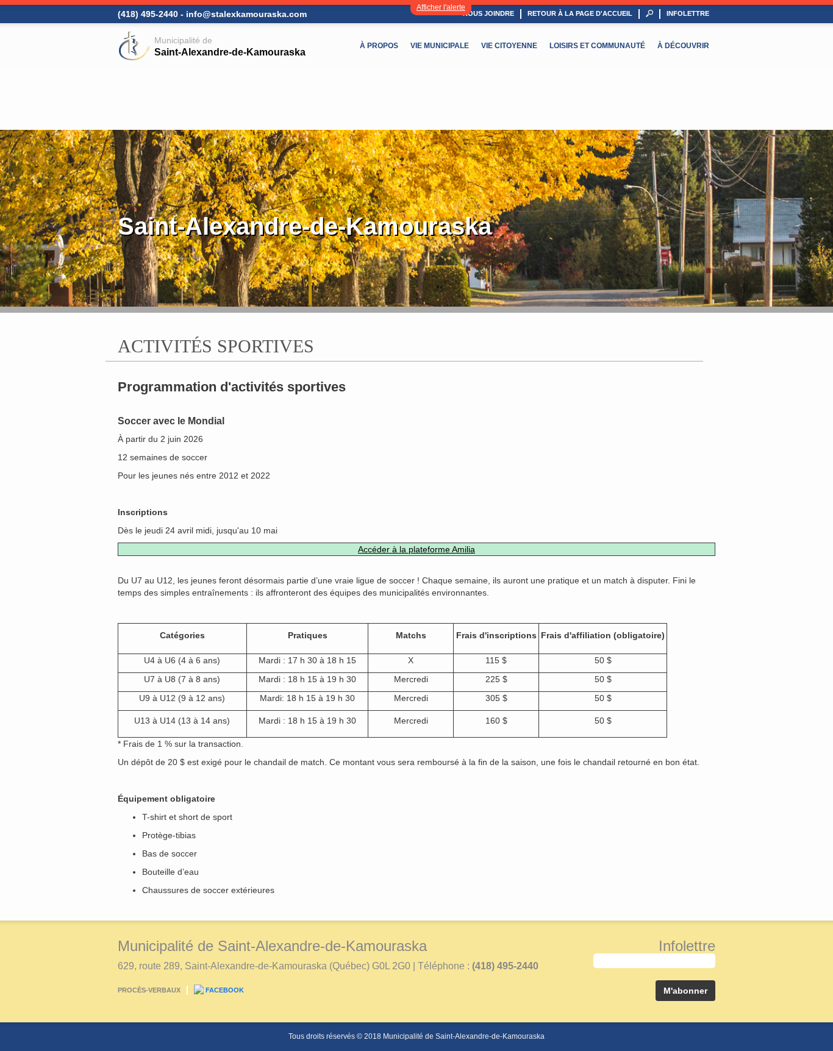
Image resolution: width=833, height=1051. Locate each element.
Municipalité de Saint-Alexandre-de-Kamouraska (272, 946)
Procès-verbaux (149, 990)
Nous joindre (488, 13)
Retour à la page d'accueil (579, 13)
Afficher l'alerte (440, 7)
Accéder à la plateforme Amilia (416, 549)
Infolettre (688, 13)
